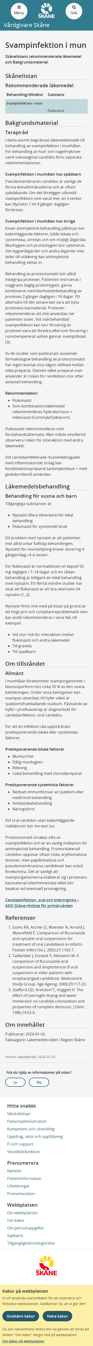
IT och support (20, 1144)
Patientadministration (27, 1121)
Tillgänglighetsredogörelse (31, 1243)
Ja (15, 1082)
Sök (74, 12)
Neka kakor (57, 1316)
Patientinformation (24, 1178)
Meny (19, 12)
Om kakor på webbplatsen (23, 1341)
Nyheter (14, 1170)
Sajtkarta (15, 1235)
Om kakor (16, 1220)
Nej (38, 1082)
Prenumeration (21, 1193)
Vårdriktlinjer (19, 1113)
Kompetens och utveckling (31, 1129)
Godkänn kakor (21, 1316)
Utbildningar (18, 1186)
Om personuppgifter (25, 1228)
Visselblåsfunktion (23, 1151)
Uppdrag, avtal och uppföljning (35, 1136)
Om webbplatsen (22, 1212)
